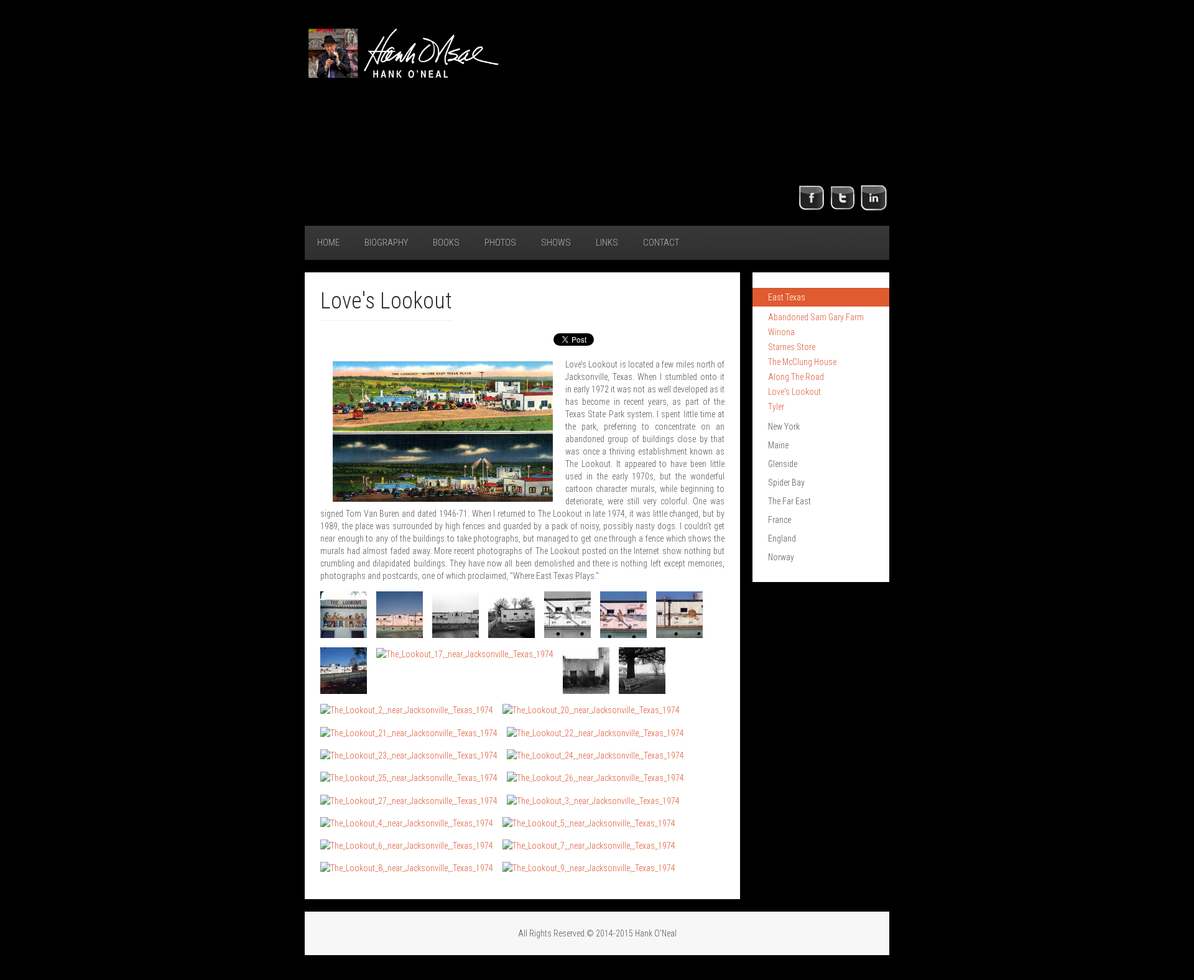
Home (328, 242)
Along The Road (796, 377)
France (779, 520)
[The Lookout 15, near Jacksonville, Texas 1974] (595, 732)
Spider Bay (786, 483)
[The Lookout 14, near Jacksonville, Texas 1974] (408, 732)
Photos (500, 242)
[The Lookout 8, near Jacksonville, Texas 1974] (343, 670)
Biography (386, 242)
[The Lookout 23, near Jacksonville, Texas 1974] (588, 823)
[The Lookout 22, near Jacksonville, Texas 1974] (406, 823)
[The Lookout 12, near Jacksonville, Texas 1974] (406, 709)
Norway (781, 557)
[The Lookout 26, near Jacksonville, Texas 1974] (406, 867)
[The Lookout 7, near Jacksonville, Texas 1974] (679, 614)
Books (446, 242)
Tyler (776, 407)
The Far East (789, 501)
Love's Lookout (794, 392)
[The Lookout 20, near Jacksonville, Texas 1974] (408, 800)
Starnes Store (791, 347)
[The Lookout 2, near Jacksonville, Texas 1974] (399, 614)
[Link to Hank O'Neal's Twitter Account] (842, 197)
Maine (778, 445)
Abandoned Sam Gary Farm (816, 317)
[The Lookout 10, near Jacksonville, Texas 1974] (586, 670)
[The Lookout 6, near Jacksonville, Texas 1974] (623, 614)
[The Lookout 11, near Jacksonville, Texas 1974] (642, 670)
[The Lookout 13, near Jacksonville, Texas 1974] (591, 709)
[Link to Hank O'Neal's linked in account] (873, 197)
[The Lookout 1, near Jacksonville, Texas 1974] (343, 614)
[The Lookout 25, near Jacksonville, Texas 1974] (588, 845)
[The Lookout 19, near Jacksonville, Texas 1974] (595, 777)
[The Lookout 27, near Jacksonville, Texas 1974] (588, 867)
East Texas (786, 297)
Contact (661, 242)
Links (607, 242)
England (782, 538)
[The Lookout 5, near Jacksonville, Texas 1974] (567, 614)
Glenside (782, 464)
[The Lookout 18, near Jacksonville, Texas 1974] (408, 777)
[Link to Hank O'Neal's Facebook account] (811, 197)
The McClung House (802, 362)
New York (784, 427)
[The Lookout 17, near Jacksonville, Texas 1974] (595, 755)
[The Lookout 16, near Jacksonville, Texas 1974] (408, 755)
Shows (556, 242)
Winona (781, 332)
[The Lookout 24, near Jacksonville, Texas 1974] (406, 845)
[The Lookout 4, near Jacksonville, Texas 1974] (511, 614)
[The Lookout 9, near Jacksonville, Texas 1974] (464, 653)
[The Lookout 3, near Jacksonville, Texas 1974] (455, 614)
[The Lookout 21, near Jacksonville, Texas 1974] (593, 800)
